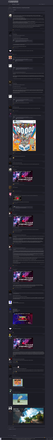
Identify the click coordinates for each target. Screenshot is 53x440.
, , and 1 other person (19, 184)
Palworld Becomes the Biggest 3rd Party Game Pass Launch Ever (22, 67)
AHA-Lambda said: (15, 213)
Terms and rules (36, 437)
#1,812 (44, 168)
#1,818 (44, 245)
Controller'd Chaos (17, 206)
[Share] (42, 14)
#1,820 (44, 290)
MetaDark (10, 437)
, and (15, 62)
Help (41, 437)
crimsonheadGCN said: (15, 376)
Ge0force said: (14, 96)
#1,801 (44, 14)
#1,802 (44, 31)
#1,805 (44, 64)
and (16, 47)
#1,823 (44, 327)
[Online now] (10, 207)
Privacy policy (39, 437)
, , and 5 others (16, 29)
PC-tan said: (14, 82)
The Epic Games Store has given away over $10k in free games (22, 99)
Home (43, 437)
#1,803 (44, 49)
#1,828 (44, 389)
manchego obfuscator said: (15, 194)
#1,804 (44, 56)
